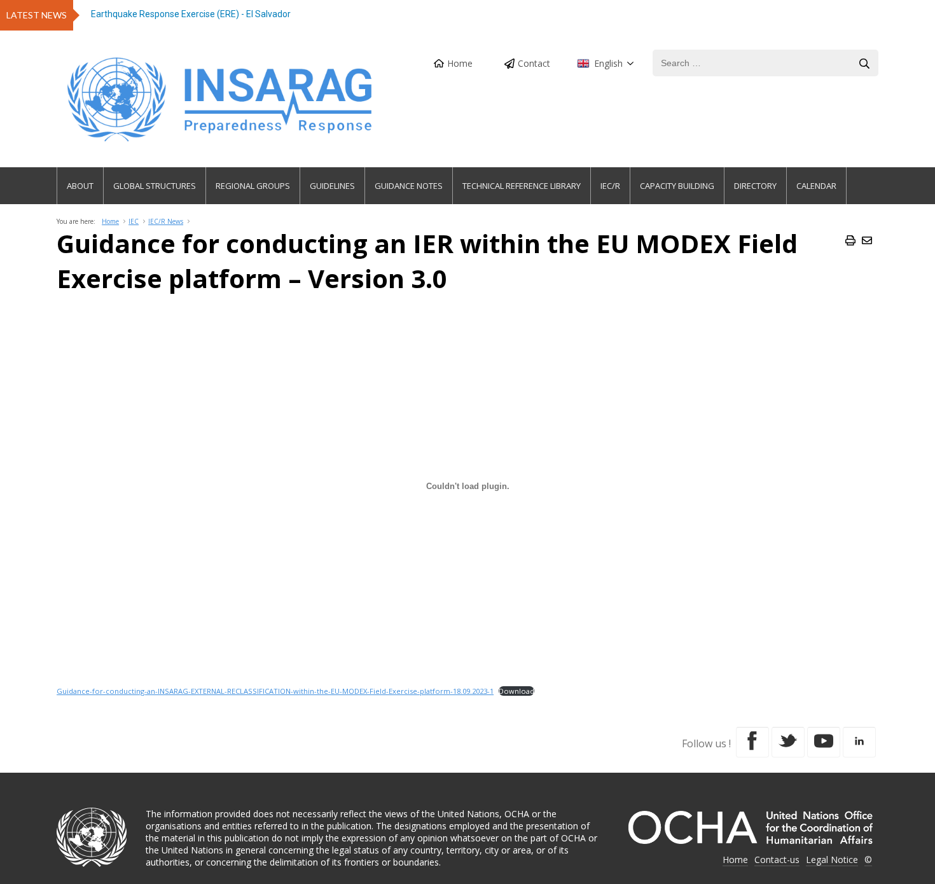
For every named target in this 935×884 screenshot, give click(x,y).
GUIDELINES (332, 185)
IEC (133, 221)
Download (516, 691)
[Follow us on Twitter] (788, 742)
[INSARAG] (221, 99)
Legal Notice (832, 859)
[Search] (864, 63)
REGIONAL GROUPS (253, 185)
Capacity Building (677, 185)
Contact (534, 63)
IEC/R (610, 185)
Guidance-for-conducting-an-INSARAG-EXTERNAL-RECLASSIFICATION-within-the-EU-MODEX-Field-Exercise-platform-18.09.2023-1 (275, 691)
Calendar (816, 185)
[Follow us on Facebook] (752, 742)
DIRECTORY (755, 185)
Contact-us (777, 859)
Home (460, 63)
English (608, 63)
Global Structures (154, 185)
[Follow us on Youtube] (823, 742)
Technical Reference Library (521, 185)
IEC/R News (165, 221)
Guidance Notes (409, 185)
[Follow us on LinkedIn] (859, 742)
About (80, 185)
